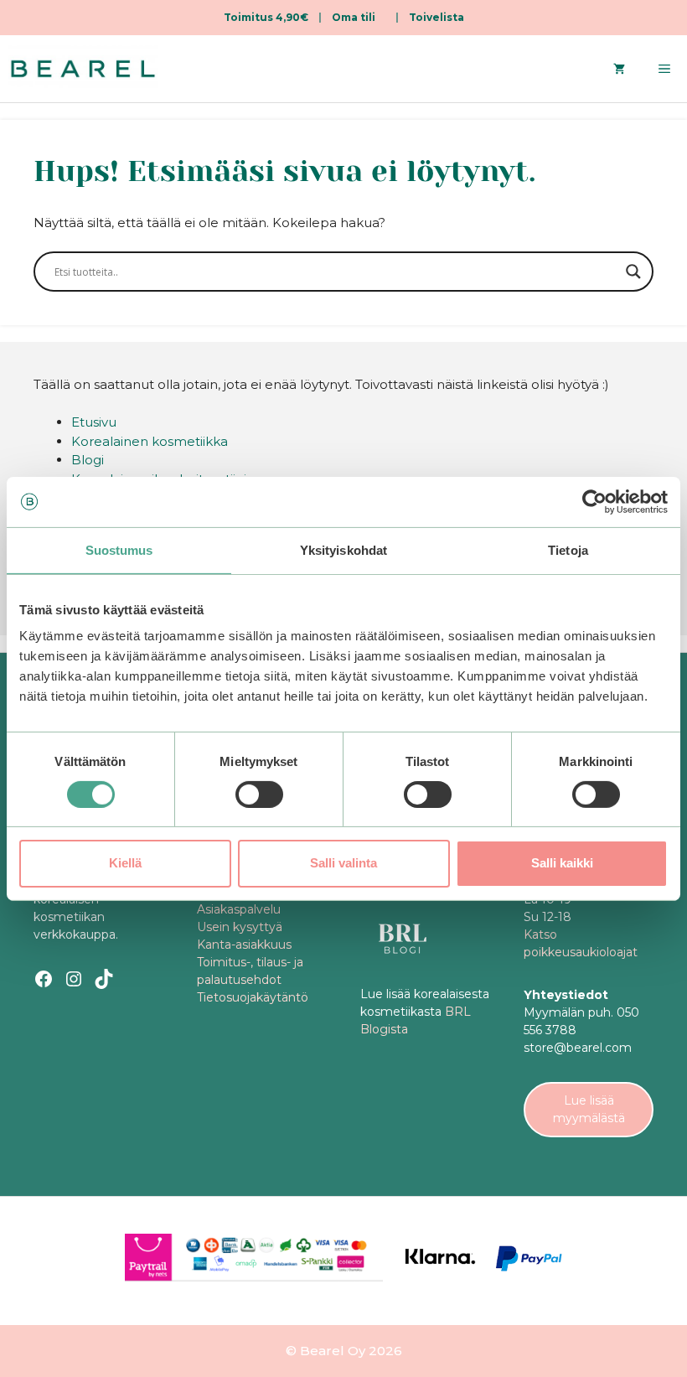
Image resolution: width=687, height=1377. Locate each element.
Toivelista (436, 17)
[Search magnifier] (633, 271)
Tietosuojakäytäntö (252, 997)
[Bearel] (83, 68)
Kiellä (125, 863)
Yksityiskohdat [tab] (343, 549)
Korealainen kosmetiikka (149, 441)
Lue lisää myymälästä (589, 1109)
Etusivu (93, 422)
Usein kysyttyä (239, 926)
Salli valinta (343, 863)
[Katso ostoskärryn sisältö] (619, 68)
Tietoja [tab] (568, 549)
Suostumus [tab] (119, 549)
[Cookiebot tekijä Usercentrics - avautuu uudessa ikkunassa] (594, 501)
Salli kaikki (562, 863)
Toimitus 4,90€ (266, 17)
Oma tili (353, 17)
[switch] (259, 794)
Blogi (87, 460)
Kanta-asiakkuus (244, 944)
